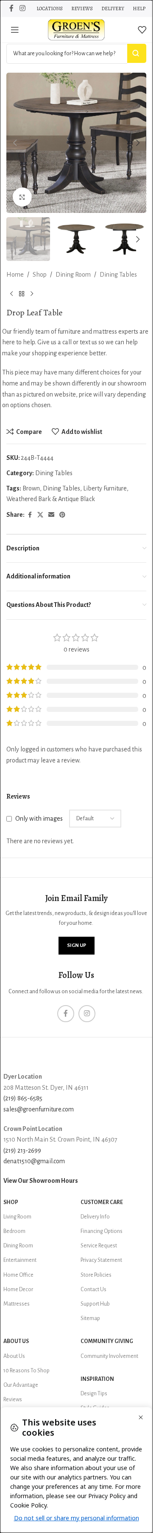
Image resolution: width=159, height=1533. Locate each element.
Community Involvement (109, 1356)
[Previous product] (11, 294)
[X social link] (40, 515)
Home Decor (18, 1289)
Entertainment (19, 1260)
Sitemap (90, 1318)
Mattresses (16, 1304)
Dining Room (73, 274)
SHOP (10, 1202)
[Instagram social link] (22, 8)
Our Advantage (20, 1385)
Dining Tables (118, 274)
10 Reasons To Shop (26, 1371)
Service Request (99, 1246)
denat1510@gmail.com (34, 1161)
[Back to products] (22, 294)
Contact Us (93, 1289)
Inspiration (97, 1379)
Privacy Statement (101, 1260)
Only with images (39, 818)
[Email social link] (51, 515)
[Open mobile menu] (14, 29)
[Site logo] (76, 29)
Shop (40, 274)
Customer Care (102, 1202)
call (67, 342)
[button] (14, 142)
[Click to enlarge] (22, 197)
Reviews (12, 1400)
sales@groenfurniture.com (38, 1109)
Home (15, 274)
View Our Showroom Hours (40, 1180)
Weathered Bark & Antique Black (50, 499)
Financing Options (102, 1231)
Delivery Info (95, 1217)
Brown (31, 488)
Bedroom (14, 1231)
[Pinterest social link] (62, 515)
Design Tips (94, 1394)
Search (136, 53)
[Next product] (32, 294)
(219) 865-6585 (22, 1098)
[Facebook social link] (11, 8)
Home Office (18, 1275)
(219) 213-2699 (22, 1150)
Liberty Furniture (105, 488)
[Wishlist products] (142, 29)
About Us (16, 1341)
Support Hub (95, 1304)
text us (88, 342)
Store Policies (96, 1275)
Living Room (17, 1217)
